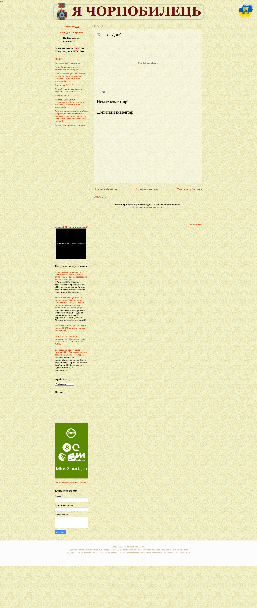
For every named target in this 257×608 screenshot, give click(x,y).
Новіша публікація (105, 189)
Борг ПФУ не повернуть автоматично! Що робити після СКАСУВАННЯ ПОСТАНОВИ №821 (70, 340)
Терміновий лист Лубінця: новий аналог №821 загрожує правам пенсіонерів (70, 328)
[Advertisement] (71, 176)
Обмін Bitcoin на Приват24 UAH (70, 483)
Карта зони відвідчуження (67, 63)
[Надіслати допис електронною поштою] (103, 92)
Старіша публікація (189, 189)
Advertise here (196, 224)
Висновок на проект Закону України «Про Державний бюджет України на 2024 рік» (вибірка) (71, 352)
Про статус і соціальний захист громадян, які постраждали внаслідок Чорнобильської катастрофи (70, 77)
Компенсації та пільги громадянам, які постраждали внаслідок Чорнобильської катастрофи (69, 103)
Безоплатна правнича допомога (70, 125)
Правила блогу (62, 96)
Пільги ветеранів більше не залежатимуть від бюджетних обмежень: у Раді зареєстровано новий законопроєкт (71, 276)
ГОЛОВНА (60, 59)
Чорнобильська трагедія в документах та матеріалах (68, 68)
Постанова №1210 (64, 85)
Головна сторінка (147, 189)
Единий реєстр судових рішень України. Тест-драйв (70, 90)
